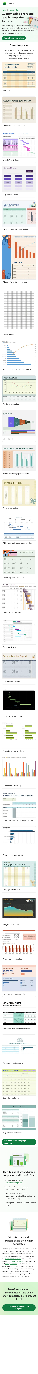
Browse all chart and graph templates (14, 1142)
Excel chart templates (14, 1182)
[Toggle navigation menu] (34, 3)
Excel (9, 3)
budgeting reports (17, 1261)
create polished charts (13, 1259)
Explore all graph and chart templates (19, 1307)
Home (4, 10)
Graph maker (14, 10)
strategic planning (11, 1264)
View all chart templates (14, 38)
